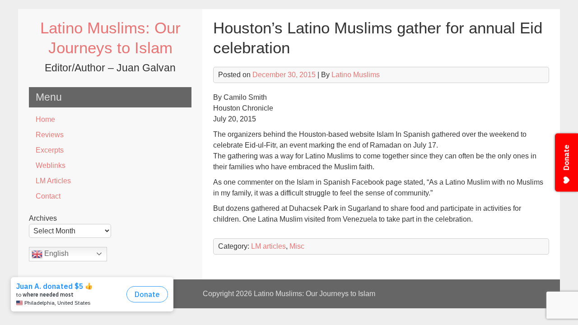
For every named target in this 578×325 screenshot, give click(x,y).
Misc (296, 246)
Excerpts (50, 150)
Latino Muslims (355, 75)
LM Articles (53, 181)
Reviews (50, 135)
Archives (43, 218)
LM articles (268, 246)
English (55, 253)
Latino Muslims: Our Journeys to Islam (314, 293)
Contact (48, 196)
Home (45, 119)
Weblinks (50, 165)
